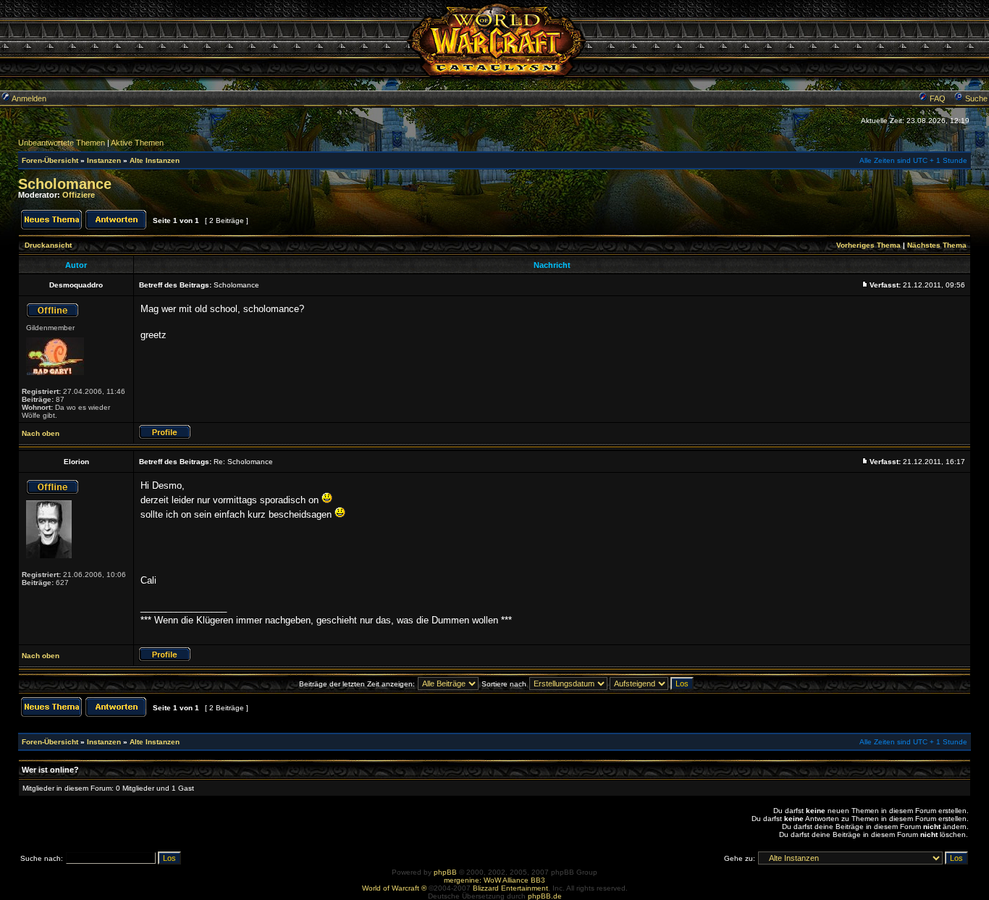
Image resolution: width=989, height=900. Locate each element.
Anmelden (28, 98)
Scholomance (64, 184)
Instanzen (104, 160)
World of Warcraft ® (394, 888)
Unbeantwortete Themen (61, 142)
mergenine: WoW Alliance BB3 (494, 880)
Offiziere (78, 194)
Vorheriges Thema (868, 245)
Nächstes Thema (937, 245)
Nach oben (40, 433)
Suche (975, 98)
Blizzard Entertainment (510, 888)
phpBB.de (545, 896)
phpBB (445, 872)
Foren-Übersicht (50, 160)
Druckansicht (48, 245)
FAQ (936, 98)
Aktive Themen (137, 142)
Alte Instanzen (155, 160)
